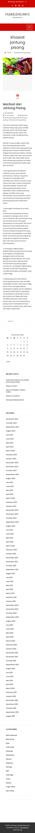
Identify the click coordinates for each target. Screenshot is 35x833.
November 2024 (12, 419)
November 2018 (12, 704)
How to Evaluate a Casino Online (15, 391)
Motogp (9, 767)
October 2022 (11, 518)
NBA (7, 771)
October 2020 (11, 613)
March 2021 (10, 593)
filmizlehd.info (17, 14)
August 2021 (10, 573)
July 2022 (9, 530)
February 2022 (11, 550)
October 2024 (11, 423)
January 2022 (11, 554)
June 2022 (10, 534)
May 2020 (9, 633)
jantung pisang (10, 118)
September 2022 (12, 522)
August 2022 (10, 526)
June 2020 (10, 629)
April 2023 (9, 494)
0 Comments (9, 115)
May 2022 (9, 538)
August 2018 (10, 716)
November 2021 (12, 562)
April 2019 (9, 684)
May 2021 (9, 585)
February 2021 (11, 597)
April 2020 (10, 637)
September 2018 (12, 712)
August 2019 (10, 668)
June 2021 (9, 581)
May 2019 (9, 680)
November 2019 (12, 657)
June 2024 (10, 439)
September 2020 (12, 617)
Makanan (9, 763)
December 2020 (12, 605)
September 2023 (12, 474)
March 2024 (10, 451)
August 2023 (10, 478)
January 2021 (11, 601)
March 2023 (10, 498)
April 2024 (10, 447)
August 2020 (10, 621)
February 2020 (11, 645)
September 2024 (12, 427)
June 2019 (9, 676)
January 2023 (11, 506)
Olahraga (9, 775)
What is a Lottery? (13, 396)
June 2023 (10, 486)
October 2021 (11, 566)
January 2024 (11, 459)
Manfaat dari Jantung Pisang (14, 106)
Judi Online (10, 747)
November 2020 (12, 609)
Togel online (10, 787)
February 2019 (11, 692)
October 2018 (11, 708)
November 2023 (12, 466)
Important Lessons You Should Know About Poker (17, 381)
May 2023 (9, 490)
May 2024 (9, 443)
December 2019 (12, 653)
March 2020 (10, 641)
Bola (7, 743)
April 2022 (9, 542)
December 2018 (12, 700)
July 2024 (9, 435)
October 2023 (11, 470)
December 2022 (12, 510)
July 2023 (9, 482)
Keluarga (9, 751)
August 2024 (10, 431)
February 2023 (11, 502)
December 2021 (12, 558)
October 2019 (11, 661)
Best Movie (10, 739)
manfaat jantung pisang (17, 120)
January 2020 (11, 649)
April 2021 (9, 589)
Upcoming (10, 791)
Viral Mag (23, 828)
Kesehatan (23, 115)
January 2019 (11, 696)
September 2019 (12, 664)
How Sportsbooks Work (15, 400)
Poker (8, 779)
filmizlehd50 (9, 113)
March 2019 (10, 688)
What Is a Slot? (11, 386)
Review (8, 783)
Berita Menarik (11, 735)
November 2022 (12, 514)
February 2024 (11, 455)
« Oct (8, 362)
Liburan (8, 759)
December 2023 (12, 463)
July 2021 (9, 577)
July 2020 (9, 625)
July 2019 (9, 672)
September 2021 (12, 569)
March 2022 (10, 546)
